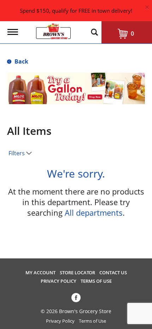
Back (20, 61)
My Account (40, 272)
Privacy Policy (58, 281)
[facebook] (76, 299)
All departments (94, 212)
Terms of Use (96, 281)
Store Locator (77, 272)
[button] (76, 88)
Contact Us (113, 272)
